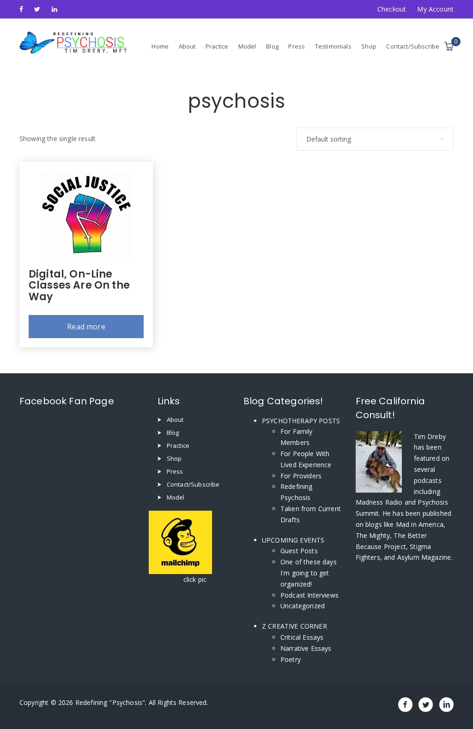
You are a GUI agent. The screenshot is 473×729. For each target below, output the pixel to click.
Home (160, 46)
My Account (435, 9)
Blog (272, 46)
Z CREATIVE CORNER (294, 626)
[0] (449, 46)
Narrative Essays (306, 648)
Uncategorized (302, 605)
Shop (368, 46)
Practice (217, 46)
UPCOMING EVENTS (293, 540)
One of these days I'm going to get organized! (308, 572)
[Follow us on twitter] (37, 9)
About (187, 46)
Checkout (391, 9)
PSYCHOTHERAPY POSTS (301, 420)
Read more (86, 326)
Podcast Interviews (309, 595)
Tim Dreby (430, 436)
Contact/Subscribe (412, 46)
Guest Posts (299, 550)
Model (247, 46)
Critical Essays (301, 637)
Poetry (290, 659)
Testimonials (333, 46)
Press (296, 46)
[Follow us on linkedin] (54, 9)
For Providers (300, 475)
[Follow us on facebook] (21, 9)
